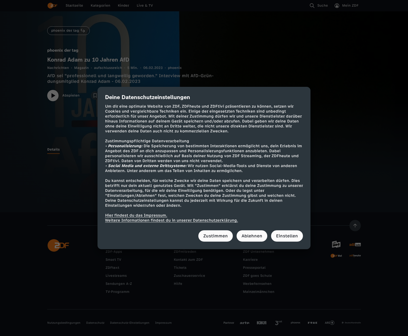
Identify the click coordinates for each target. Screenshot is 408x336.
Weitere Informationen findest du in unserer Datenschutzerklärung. (171, 220)
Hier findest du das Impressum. (136, 215)
